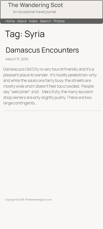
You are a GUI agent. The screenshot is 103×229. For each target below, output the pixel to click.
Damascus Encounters (42, 50)
